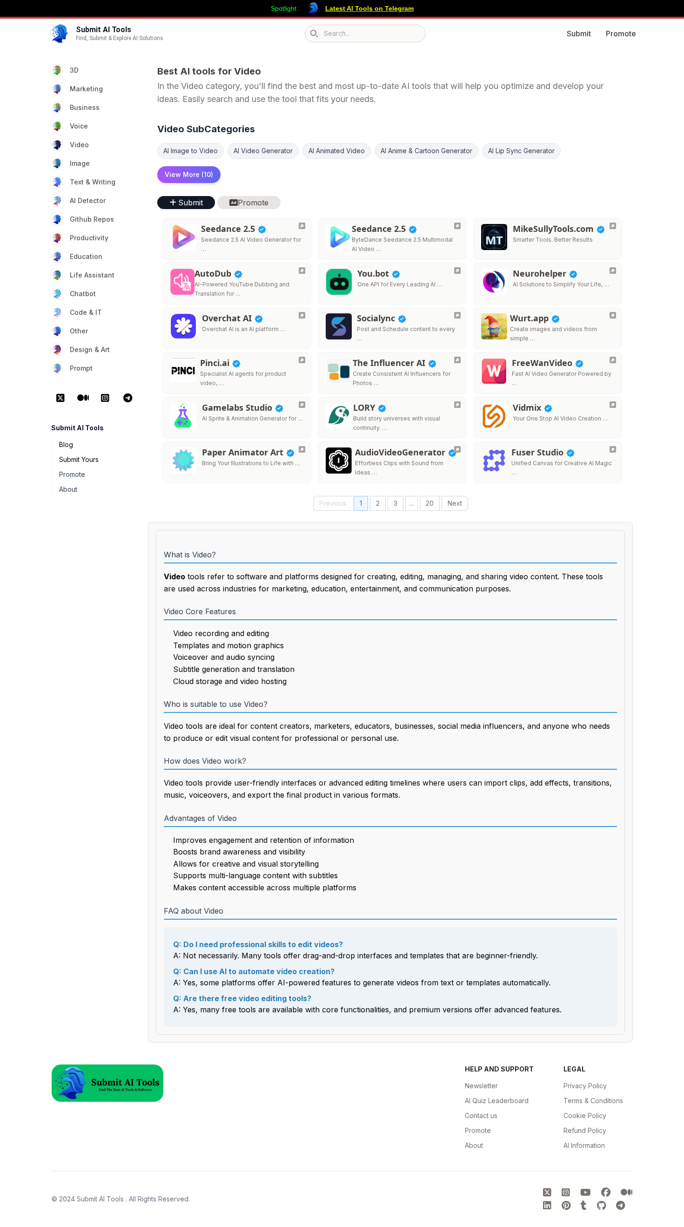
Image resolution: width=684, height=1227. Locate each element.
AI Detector (88, 200)
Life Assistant (92, 275)
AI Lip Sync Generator (521, 151)
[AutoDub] (302, 270)
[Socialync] (457, 315)
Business (85, 107)
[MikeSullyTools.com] (613, 225)
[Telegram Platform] (127, 398)
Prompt (81, 368)
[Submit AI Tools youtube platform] (587, 1192)
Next (455, 503)
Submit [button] (190, 202)
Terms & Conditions (593, 1101)
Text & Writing (92, 182)
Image (80, 163)
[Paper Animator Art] (302, 449)
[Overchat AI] (302, 315)
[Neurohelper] (613, 270)
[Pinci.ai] (302, 360)
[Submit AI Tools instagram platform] (567, 1192)
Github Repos (92, 219)
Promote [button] (253, 202)
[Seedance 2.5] (302, 225)
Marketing (86, 89)
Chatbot (83, 294)
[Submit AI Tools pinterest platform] (567, 1205)
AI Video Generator (263, 151)
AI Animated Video (336, 151)
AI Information (584, 1145)
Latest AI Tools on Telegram (369, 8)
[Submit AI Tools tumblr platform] (585, 1205)
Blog (66, 444)
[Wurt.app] (613, 315)
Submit (579, 33)
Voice (79, 126)
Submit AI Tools (101, 1199)
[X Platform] (60, 398)
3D (74, 70)
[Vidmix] (613, 404)
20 (430, 503)
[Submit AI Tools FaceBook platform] (607, 1192)
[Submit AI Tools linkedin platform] (548, 1205)
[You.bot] (457, 270)
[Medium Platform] (83, 398)
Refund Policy (584, 1130)
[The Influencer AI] (457, 360)
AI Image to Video (190, 151)
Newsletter (481, 1086)
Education (86, 256)
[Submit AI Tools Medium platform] (626, 1192)
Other (79, 331)
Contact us (481, 1115)
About (68, 489)
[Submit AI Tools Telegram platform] (620, 1205)
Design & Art (90, 349)
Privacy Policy (585, 1086)
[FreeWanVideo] (613, 360)
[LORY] (457, 404)
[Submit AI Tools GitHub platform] (603, 1205)
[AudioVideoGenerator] (457, 449)
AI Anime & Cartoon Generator (426, 151)
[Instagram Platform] (105, 398)
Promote (621, 33)
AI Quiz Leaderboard (497, 1101)
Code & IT (86, 312)
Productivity (89, 238)
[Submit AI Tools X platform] (548, 1192)
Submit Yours (79, 459)
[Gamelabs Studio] (302, 404)
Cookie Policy (584, 1115)
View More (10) (189, 174)
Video (79, 145)
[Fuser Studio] (613, 449)
